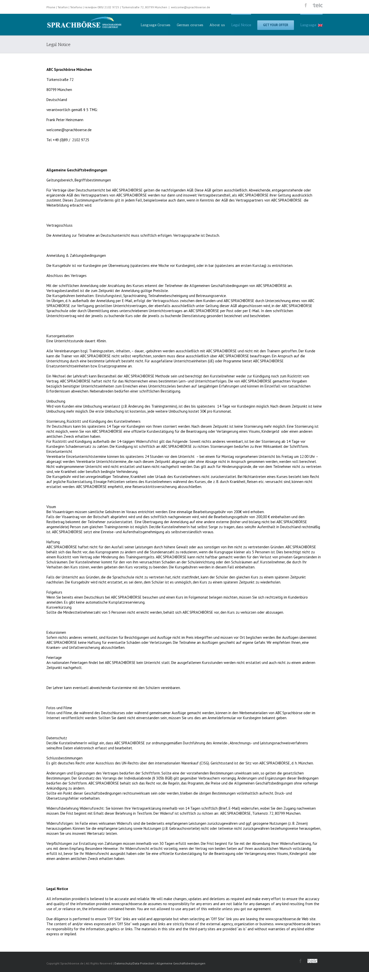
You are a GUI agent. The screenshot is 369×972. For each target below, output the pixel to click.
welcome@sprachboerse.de (190, 7)
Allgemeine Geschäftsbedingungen (180, 963)
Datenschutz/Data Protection (134, 963)
